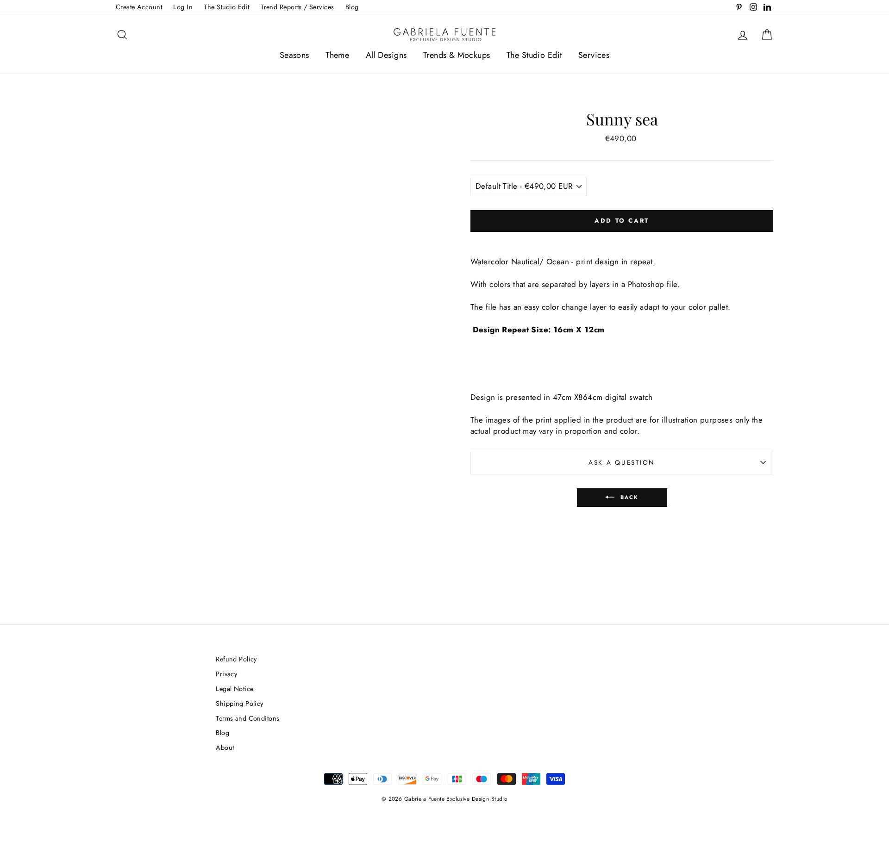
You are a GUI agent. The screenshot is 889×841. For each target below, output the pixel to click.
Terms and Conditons (247, 718)
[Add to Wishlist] (622, 239)
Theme (337, 55)
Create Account (139, 7)
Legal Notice (234, 688)
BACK (628, 496)
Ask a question (621, 462)
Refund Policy (236, 659)
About (225, 747)
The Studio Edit (226, 7)
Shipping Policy (239, 703)
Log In (183, 7)
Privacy (226, 674)
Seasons (294, 55)
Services (593, 55)
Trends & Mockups (456, 55)
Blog (352, 7)
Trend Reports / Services (297, 7)
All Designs (386, 55)
